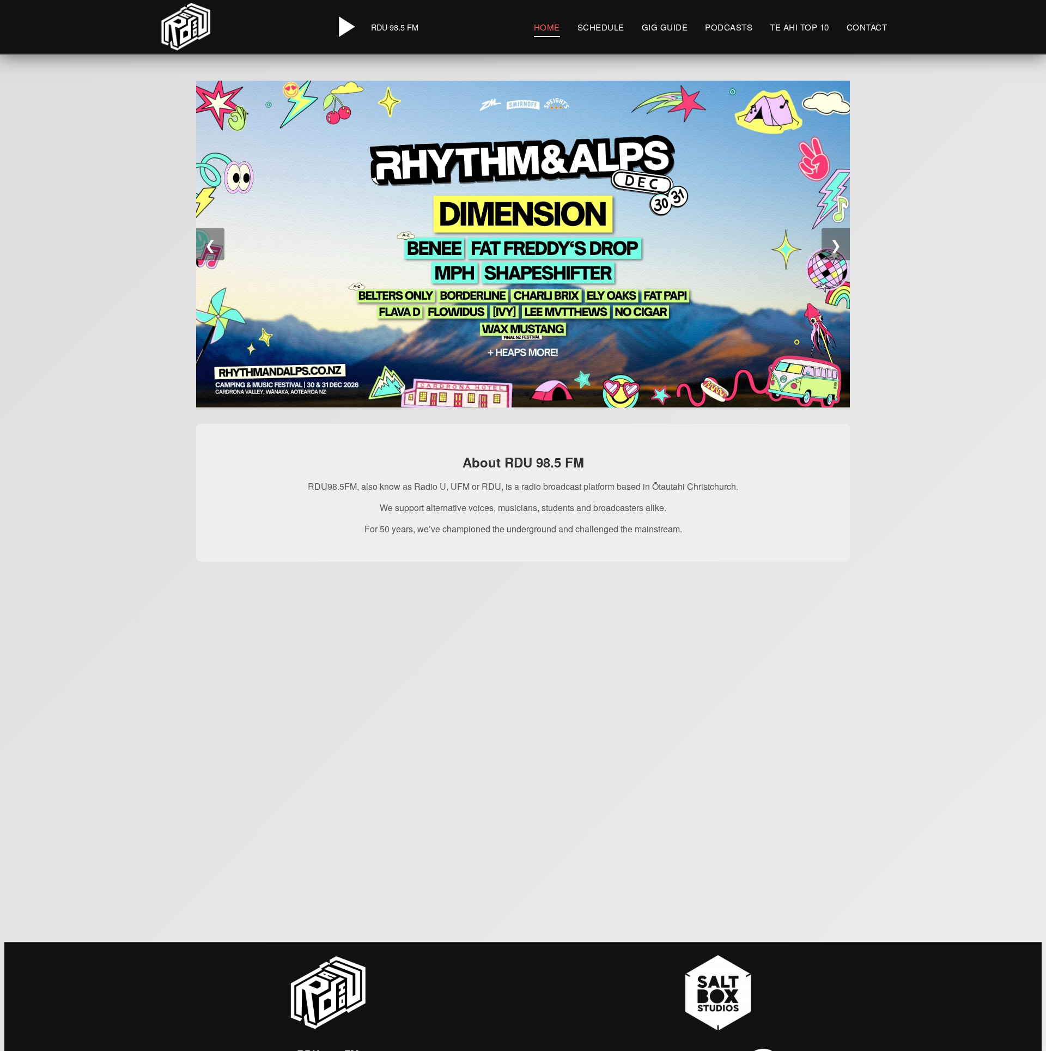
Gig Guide (665, 27)
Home (547, 27)
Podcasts (728, 27)
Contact (867, 27)
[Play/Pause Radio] (344, 26)
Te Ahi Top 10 (799, 27)
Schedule (600, 27)
